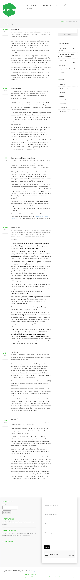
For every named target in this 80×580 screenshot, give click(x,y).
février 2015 (63, 104)
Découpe (15, 29)
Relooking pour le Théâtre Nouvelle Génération (67, 55)
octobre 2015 (63, 88)
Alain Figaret (22, 251)
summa (18, 359)
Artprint (15, 32)
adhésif (20, 32)
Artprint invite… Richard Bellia (68, 69)
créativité (42, 32)
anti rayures (26, 355)
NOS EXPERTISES (45, 5)
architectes (32, 160)
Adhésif (14, 419)
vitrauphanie (38, 96)
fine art (42, 163)
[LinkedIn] (11, 545)
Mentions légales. (33, 571)
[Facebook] (6, 545)
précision (42, 357)
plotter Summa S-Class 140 (29, 48)
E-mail (4, 504)
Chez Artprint (32, 5)
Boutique (36, 91)
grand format (19, 34)
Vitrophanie (16, 89)
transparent (30, 96)
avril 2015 (62, 96)
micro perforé (20, 234)
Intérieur (22, 93)
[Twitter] (3, 545)
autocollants (39, 355)
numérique (36, 34)
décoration (31, 163)
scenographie (15, 96)
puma (22, 237)
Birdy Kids (44, 256)
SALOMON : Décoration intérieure (66, 49)
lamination (25, 165)
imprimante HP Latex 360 (18, 268)
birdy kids (48, 230)
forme (13, 34)
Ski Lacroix (16, 256)
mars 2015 (62, 100)
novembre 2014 (64, 111)
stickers (13, 36)
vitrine (18, 36)
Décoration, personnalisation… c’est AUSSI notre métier (67, 63)
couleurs (46, 355)
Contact (30, 9)
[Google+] (8, 545)
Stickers (14, 352)
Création (36, 32)
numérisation (15, 167)
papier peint (35, 234)
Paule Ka (23, 254)
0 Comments (24, 36)
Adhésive (25, 32)
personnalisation (45, 34)
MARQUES (15, 227)
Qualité (48, 357)
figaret (31, 232)
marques (34, 165)
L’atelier (57, 5)
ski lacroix (36, 237)
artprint (31, 32)
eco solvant (19, 357)
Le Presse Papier (20, 315)
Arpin (40, 254)
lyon (31, 34)
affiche (31, 230)
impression (26, 34)
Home (62, 21)
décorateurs (24, 163)
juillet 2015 (62, 92)
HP (12, 93)
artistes (38, 160)
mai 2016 (62, 84)
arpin (34, 230)
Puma (44, 251)
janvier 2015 (63, 108)
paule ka (41, 234)
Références (67, 5)
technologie (22, 96)
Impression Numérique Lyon (23, 158)
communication (15, 163)
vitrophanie (14, 98)
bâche (43, 230)
